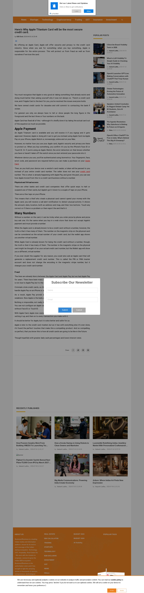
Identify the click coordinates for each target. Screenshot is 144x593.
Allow (89, 11)
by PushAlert (55, 13)
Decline (122, 590)
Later (76, 11)
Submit (65, 310)
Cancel (79, 310)
